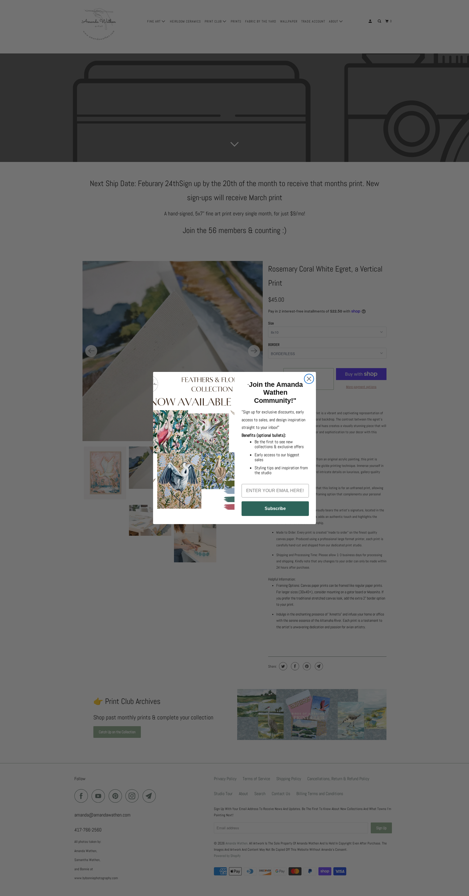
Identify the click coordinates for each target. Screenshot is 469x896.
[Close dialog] (309, 379)
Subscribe (275, 508)
